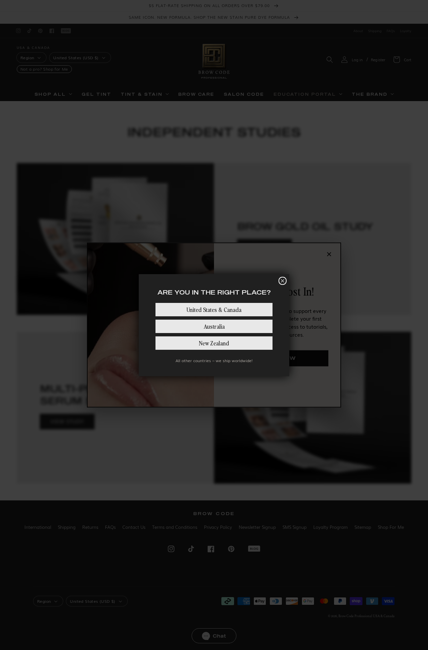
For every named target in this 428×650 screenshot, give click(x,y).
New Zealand (214, 343)
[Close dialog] (282, 280)
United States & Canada (214, 309)
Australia (214, 326)
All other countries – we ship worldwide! (214, 360)
